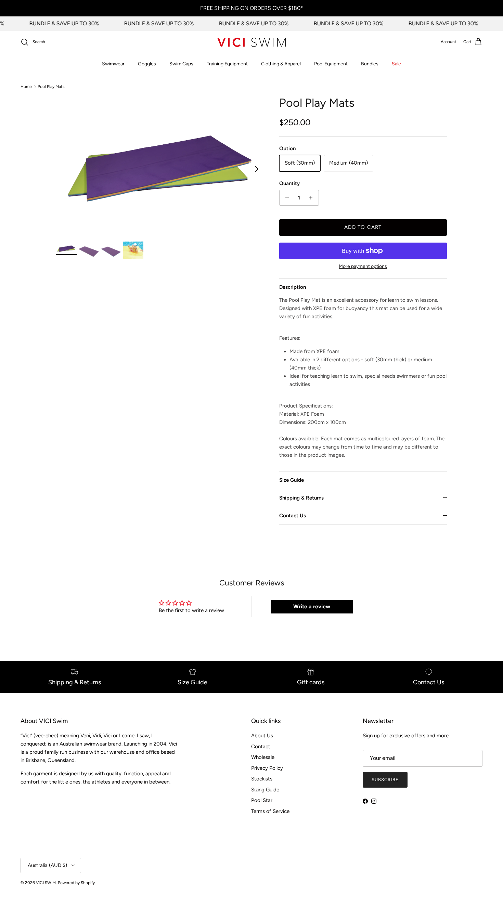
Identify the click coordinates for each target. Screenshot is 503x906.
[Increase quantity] (313, 197)
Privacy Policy (267, 768)
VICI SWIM (46, 882)
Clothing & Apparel (281, 64)
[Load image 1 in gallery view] (160, 165)
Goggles (147, 64)
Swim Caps (181, 64)
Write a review (311, 606)
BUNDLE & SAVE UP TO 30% (58, 23)
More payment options (363, 266)
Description (292, 287)
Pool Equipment (331, 64)
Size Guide (291, 480)
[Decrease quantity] (286, 197)
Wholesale (262, 757)
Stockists (261, 779)
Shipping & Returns (301, 498)
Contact (260, 746)
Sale (396, 64)
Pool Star (261, 800)
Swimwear (113, 64)
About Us (262, 736)
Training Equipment (227, 64)
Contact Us (292, 516)
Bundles (369, 64)
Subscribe (385, 779)
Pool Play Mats (51, 86)
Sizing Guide (265, 790)
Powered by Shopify (76, 882)
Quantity (289, 183)
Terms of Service (270, 811)
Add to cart (363, 227)
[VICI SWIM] (251, 42)
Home (26, 86)
